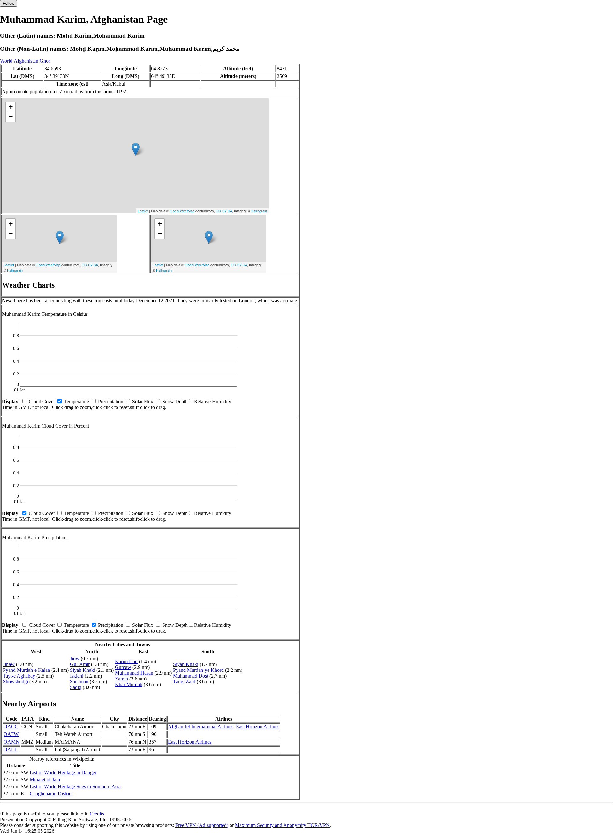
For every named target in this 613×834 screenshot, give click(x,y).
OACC (11, 726)
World (6, 61)
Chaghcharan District (51, 793)
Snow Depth (175, 401)
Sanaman (79, 681)
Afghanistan (26, 61)
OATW (11, 734)
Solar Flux (142, 401)
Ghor (45, 61)
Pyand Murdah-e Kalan (26, 670)
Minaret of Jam (45, 779)
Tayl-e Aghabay (19, 676)
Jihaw (9, 664)
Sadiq (75, 687)
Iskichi (76, 676)
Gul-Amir (80, 664)
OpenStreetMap (182, 210)
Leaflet (143, 210)
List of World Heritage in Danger (63, 772)
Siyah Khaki (82, 670)
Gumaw (123, 667)
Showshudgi (15, 681)
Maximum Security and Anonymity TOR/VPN (282, 825)
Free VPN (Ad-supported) (201, 825)
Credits (97, 813)
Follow (8, 3)
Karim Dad (126, 661)
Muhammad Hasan (134, 673)
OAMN (11, 742)
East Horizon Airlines (257, 726)
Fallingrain (259, 210)
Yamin (121, 678)
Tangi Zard (184, 681)
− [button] (11, 117)
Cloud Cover (42, 401)
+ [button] (11, 107)
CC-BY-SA (224, 210)
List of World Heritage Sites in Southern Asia (75, 786)
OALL (11, 749)
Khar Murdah (128, 684)
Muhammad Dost (190, 676)
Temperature (76, 401)
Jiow (74, 658)
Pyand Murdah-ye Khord (198, 670)
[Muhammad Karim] (136, 149)
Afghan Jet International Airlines (200, 726)
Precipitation (110, 401)
